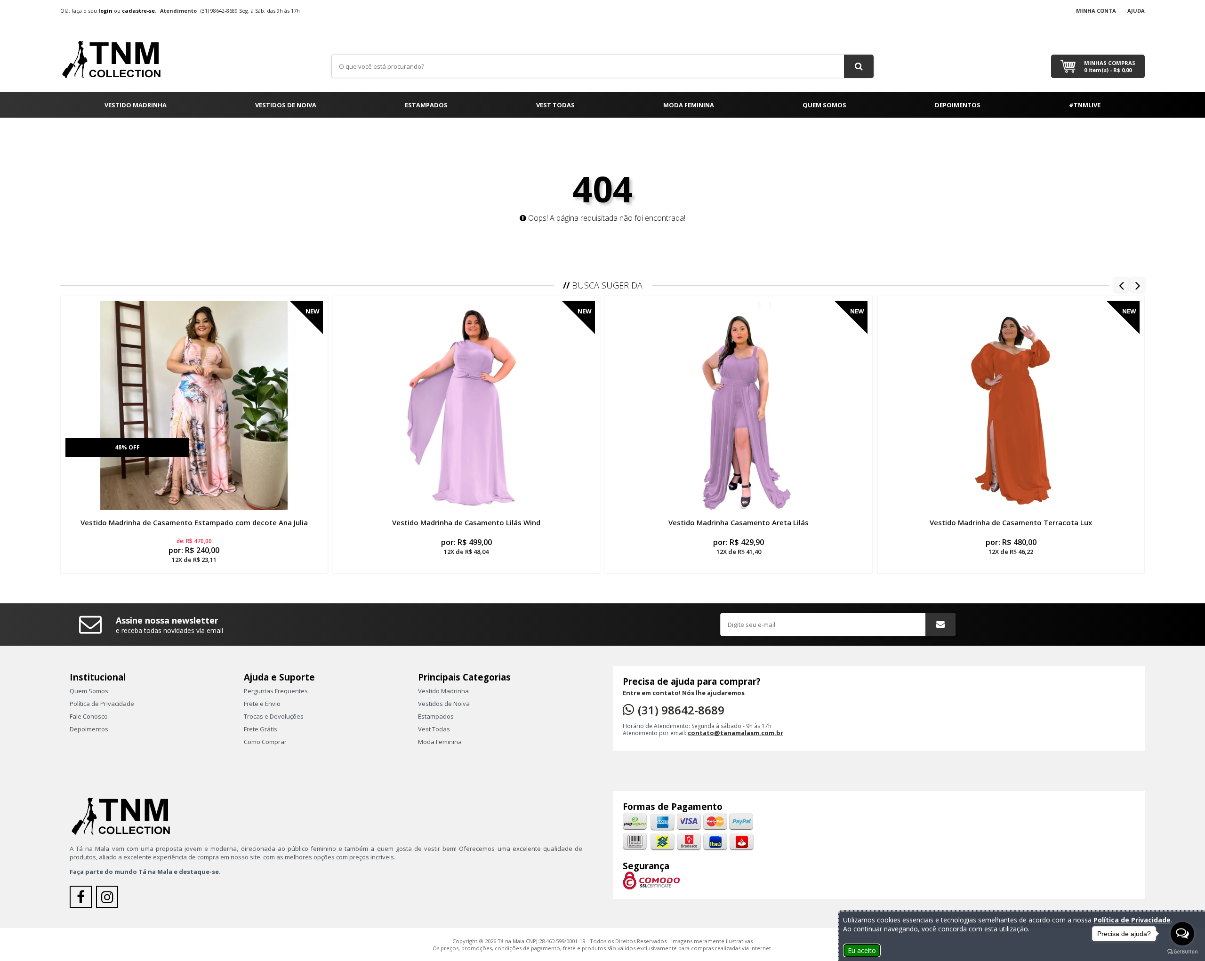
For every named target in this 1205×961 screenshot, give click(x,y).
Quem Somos (824, 105)
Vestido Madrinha (135, 105)
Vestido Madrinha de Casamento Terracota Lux (1011, 522)
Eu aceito (862, 950)
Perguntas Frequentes (276, 691)
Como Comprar (265, 741)
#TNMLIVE (1085, 105)
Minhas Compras (1109, 66)
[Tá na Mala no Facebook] (83, 899)
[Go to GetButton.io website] (1182, 951)
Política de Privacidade (102, 703)
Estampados (426, 105)
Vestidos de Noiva (285, 105)
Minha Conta (1096, 10)
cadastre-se (138, 10)
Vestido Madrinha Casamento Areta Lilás (738, 522)
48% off (127, 447)
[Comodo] (651, 879)
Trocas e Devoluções (274, 716)
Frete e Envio (262, 703)
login (105, 10)
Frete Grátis (260, 729)
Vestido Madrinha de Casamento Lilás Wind (466, 522)
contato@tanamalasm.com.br (735, 733)
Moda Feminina (688, 105)
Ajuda (1136, 10)
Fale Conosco (89, 716)
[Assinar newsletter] (940, 624)
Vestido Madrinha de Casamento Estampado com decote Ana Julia (194, 522)
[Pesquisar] (859, 66)
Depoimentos (957, 105)
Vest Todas (555, 105)
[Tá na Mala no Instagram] (108, 899)
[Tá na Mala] (116, 55)
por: (194, 550)
